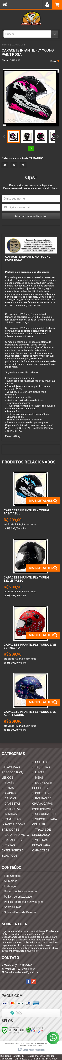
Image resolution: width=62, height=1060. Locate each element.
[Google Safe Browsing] (34, 1030)
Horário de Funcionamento (20, 891)
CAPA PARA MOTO (17, 834)
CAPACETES (17, 45)
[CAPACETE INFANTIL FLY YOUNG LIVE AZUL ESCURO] (30, 703)
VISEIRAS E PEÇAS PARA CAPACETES (41, 845)
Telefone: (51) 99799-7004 (18, 965)
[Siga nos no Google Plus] (33, 981)
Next (57, 135)
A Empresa (10, 881)
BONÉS (9, 782)
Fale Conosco (12, 875)
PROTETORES (44, 793)
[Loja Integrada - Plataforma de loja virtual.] (31, 1050)
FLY (58, 61)
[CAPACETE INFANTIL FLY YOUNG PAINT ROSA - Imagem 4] (55, 136)
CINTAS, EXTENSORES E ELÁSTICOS (13, 850)
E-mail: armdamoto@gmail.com (21, 972)
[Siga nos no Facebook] (28, 981)
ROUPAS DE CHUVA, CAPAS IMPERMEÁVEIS (42, 803)
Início (6, 45)
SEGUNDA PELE (46, 814)
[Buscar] (54, 34)
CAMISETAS (13, 803)
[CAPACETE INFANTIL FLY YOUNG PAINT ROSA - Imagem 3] (41, 136)
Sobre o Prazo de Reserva (20, 912)
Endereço (10, 886)
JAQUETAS (42, 767)
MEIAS (39, 777)
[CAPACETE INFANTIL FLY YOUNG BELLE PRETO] (30, 569)
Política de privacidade (18, 896)
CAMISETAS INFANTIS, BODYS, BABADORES (14, 824)
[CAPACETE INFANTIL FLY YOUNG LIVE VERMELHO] (30, 636)
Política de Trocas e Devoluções (23, 901)
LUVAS (39, 772)
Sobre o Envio (12, 907)
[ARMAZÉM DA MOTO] (31, 18)
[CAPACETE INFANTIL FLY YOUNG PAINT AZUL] (30, 502)
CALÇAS (10, 798)
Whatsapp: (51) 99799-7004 (19, 968)
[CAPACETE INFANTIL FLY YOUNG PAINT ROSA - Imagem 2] (27, 136)
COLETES (41, 762)
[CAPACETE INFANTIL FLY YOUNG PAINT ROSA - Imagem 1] (13, 136)
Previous (4, 136)
